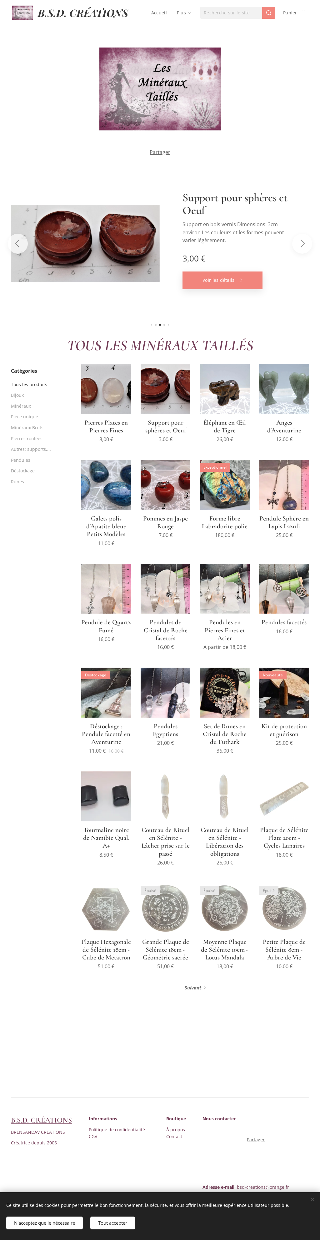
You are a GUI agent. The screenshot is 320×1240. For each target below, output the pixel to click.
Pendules (20, 460)
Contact (174, 1136)
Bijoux (17, 395)
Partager (160, 152)
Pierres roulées (26, 438)
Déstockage (23, 471)
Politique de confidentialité (117, 1130)
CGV (93, 1136)
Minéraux (21, 406)
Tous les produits (29, 384)
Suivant (193, 987)
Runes (17, 482)
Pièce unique (24, 417)
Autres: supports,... (31, 449)
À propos (175, 1130)
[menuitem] (161, 13)
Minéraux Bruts (27, 428)
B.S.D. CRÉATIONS (41, 1120)
